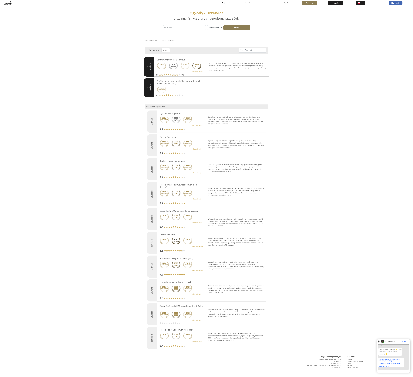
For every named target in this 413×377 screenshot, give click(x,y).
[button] (360, 3)
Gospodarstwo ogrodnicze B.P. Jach (175, 282)
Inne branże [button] (334, 3)
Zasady (267, 3)
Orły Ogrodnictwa (151, 40)
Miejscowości (226, 3)
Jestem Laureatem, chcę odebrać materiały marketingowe (389, 360)
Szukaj (236, 28)
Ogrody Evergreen (167, 137)
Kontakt (247, 3)
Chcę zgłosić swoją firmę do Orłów (389, 363)
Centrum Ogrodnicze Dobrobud (171, 59)
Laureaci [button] (203, 3)
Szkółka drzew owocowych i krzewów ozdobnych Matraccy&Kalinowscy (178, 82)
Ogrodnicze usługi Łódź (170, 113)
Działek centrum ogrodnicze (172, 161)
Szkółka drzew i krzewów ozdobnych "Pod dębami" (178, 185)
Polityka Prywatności (353, 367)
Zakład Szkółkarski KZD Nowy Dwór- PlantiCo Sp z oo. (181, 307)
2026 (165, 50)
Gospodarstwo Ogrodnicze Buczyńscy (176, 258)
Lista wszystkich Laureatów (355, 361)
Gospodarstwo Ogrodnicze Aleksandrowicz (178, 211)
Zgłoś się (309, 3)
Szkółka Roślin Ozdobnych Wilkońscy (176, 329)
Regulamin (287, 3)
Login (397, 3)
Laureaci (349, 360)
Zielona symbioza (167, 234)
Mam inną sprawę (384, 366)
